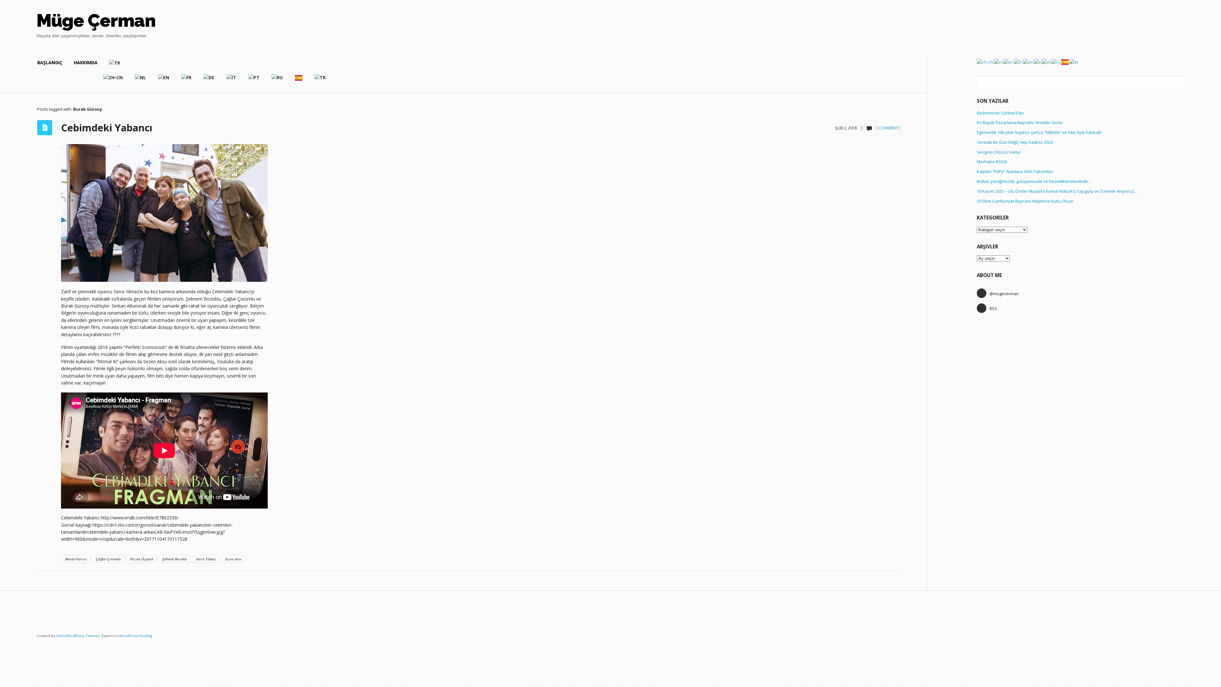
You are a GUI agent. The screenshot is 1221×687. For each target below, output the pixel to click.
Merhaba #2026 (992, 161)
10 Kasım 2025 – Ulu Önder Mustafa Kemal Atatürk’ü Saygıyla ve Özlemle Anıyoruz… (1057, 191)
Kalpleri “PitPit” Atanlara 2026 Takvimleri (1015, 171)
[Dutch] (140, 80)
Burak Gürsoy (76, 558)
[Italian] (232, 80)
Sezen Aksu (233, 558)
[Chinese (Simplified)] (113, 80)
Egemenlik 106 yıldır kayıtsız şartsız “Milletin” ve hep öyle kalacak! (1039, 132)
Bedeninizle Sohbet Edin (1000, 113)
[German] (209, 80)
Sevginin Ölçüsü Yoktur (999, 152)
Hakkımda (86, 62)
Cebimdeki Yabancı (106, 127)
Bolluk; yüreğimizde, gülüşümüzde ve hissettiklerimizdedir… (1034, 181)
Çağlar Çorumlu (108, 558)
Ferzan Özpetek (141, 558)
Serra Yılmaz (206, 558)
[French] (187, 80)
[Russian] (277, 80)
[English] (164, 80)
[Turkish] (217, 65)
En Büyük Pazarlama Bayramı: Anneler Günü (1019, 122)
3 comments (887, 128)
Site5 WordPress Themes (78, 635)
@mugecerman (1004, 293)
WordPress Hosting (135, 635)
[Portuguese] (254, 80)
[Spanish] (299, 80)
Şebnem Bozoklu (174, 558)
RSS (993, 308)
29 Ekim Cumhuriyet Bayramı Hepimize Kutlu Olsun (1025, 201)
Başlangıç (49, 62)
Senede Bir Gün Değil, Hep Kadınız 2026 (1015, 142)
